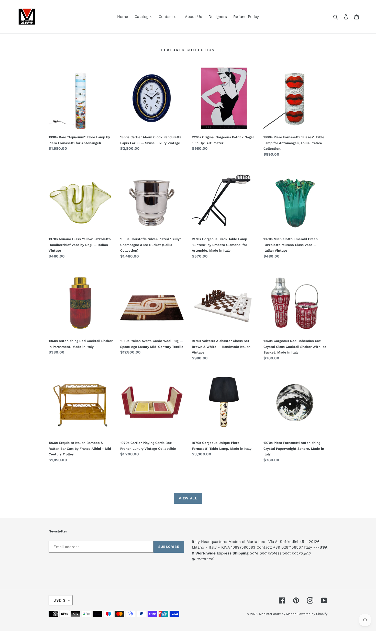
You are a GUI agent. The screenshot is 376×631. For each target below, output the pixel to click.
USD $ (59, 600)
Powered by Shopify (312, 614)
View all (188, 498)
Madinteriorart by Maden (277, 614)
